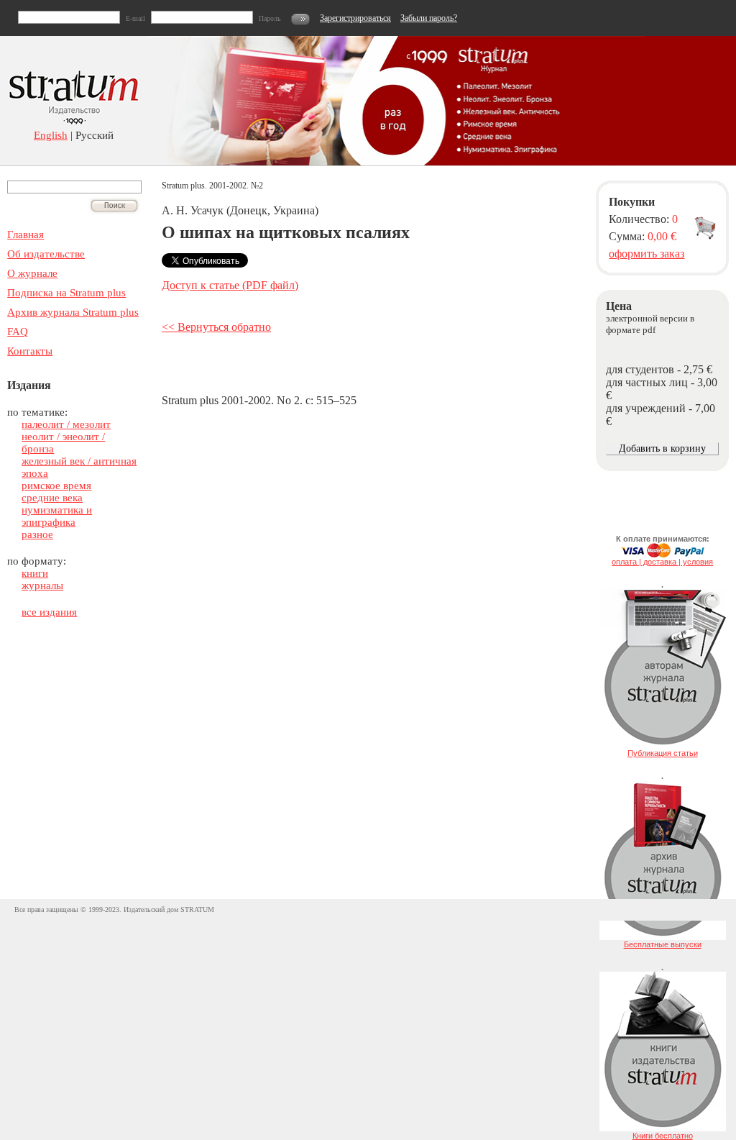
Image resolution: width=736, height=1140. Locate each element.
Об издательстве (46, 254)
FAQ (17, 331)
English (51, 135)
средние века (52, 497)
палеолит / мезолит (66, 424)
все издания (49, 612)
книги (35, 573)
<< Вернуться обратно (216, 327)
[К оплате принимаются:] (662, 554)
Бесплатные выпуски (663, 944)
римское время (56, 485)
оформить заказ (646, 253)
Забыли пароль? (428, 18)
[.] (662, 746)
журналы (42, 585)
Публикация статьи (662, 753)
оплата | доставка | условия (662, 561)
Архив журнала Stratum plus (73, 312)
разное (37, 534)
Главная (25, 234)
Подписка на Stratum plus (66, 292)
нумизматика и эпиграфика (57, 516)
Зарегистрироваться (355, 18)
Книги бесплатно (662, 1135)
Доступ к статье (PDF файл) (230, 285)
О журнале (32, 273)
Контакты (29, 351)
